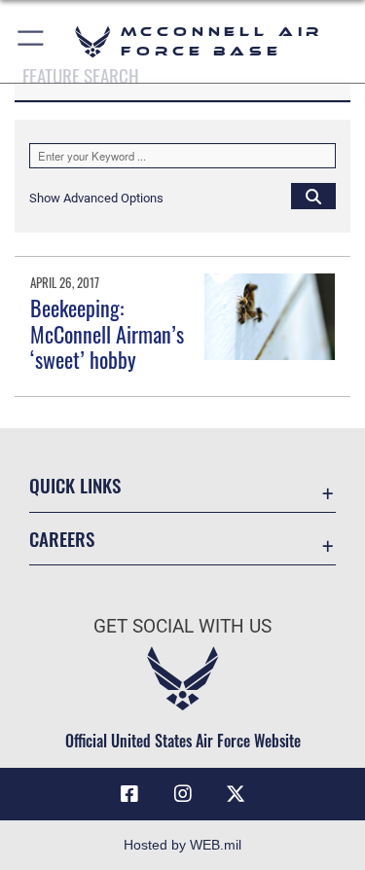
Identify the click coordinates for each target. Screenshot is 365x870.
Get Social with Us (182, 626)
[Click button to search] (313, 195)
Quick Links (75, 485)
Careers (61, 539)
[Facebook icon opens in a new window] (129, 794)
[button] (31, 41)
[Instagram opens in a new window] (183, 794)
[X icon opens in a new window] (235, 794)
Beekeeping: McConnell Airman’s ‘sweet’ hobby (107, 333)
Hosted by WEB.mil (182, 844)
